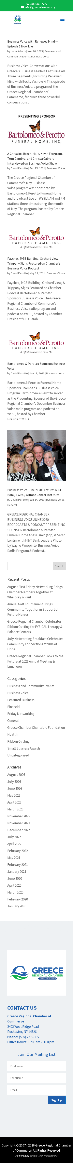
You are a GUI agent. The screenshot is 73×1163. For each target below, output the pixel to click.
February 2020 (17, 899)
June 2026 (14, 788)
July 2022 (14, 837)
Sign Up (56, 1100)
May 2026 (13, 795)
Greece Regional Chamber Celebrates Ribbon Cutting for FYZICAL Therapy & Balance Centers (34, 626)
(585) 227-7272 (38, 3)
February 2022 (17, 851)
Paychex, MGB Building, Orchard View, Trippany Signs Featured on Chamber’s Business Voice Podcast (33, 263)
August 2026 (16, 774)
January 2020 (16, 906)
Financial (13, 707)
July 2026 (14, 781)
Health (12, 734)
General (12, 505)
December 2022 (18, 830)
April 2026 (14, 802)
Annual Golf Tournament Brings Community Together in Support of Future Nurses (33, 609)
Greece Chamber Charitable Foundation (36, 727)
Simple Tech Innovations (44, 1156)
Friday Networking (20, 713)
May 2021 (13, 857)
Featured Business (20, 700)
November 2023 (18, 823)
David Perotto (19, 168)
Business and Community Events (30, 686)
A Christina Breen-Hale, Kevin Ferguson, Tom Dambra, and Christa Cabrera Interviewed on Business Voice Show (35, 158)
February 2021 (17, 864)
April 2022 (14, 844)
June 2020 (14, 878)
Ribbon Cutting (18, 741)
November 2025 (18, 816)
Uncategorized (18, 755)
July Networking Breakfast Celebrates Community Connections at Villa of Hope (35, 643)
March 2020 (15, 892)
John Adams (18, 51)
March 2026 (15, 809)
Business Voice (40, 56)
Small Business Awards (23, 748)
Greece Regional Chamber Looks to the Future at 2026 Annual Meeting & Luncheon (35, 661)
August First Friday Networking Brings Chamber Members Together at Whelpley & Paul (35, 592)
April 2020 (14, 885)
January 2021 (16, 871)
